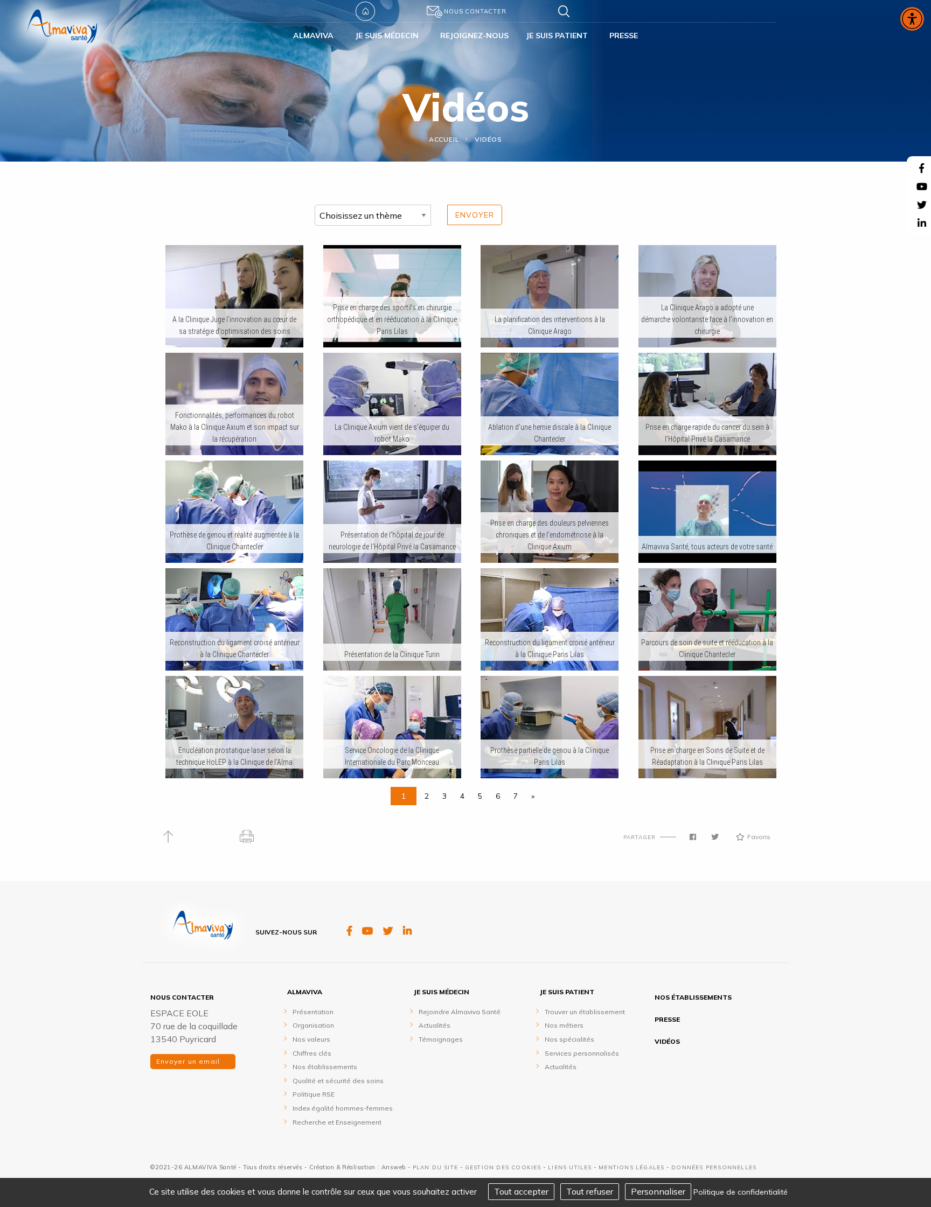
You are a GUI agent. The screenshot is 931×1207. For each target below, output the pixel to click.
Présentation (313, 1012)
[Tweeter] (715, 837)
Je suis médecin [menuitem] (387, 35)
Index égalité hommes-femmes (343, 1108)
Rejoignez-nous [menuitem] (474, 35)
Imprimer (247, 837)
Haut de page (168, 837)
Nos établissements (325, 1067)
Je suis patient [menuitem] (557, 35)
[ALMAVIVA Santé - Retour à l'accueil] (62, 34)
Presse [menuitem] (623, 35)
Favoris (758, 837)
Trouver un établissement (585, 1012)
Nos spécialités (569, 1039)
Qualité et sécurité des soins (338, 1081)
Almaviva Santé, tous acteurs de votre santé (707, 546)
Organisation (313, 1025)
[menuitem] (387, 11)
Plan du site (435, 1167)
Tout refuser (589, 1191)
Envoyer (474, 215)
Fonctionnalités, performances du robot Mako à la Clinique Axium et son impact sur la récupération (234, 427)
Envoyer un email (189, 1061)
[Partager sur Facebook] (693, 837)
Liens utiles (570, 1167)
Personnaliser (658, 1191)
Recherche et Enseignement (337, 1122)
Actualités (434, 1025)
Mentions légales (631, 1167)
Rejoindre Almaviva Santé (460, 1012)
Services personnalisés (582, 1053)
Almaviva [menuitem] (313, 35)
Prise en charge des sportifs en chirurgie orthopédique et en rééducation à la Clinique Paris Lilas (392, 319)
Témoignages (441, 1039)
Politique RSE (314, 1094)
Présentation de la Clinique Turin (392, 654)
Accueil (365, 11)
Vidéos (488, 139)
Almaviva (304, 992)
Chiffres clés (312, 1053)
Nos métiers (564, 1025)
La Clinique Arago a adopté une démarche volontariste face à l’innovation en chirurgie (707, 319)
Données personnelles (713, 1167)
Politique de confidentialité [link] (740, 1192)
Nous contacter (475, 11)
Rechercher (566, 11)
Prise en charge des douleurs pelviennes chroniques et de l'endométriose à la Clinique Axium (549, 535)
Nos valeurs (311, 1039)
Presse (667, 1019)
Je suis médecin (441, 992)
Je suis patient (566, 992)
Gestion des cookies (503, 1167)
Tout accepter (521, 1191)
